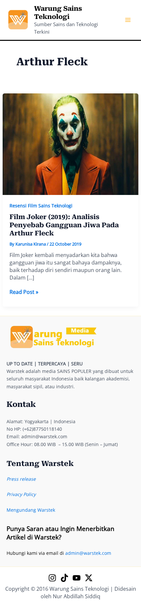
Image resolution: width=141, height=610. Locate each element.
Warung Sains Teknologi (58, 13)
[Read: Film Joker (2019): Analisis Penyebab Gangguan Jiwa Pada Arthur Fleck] (71, 143)
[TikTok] (64, 578)
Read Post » (24, 292)
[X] (89, 578)
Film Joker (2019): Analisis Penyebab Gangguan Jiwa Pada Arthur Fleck (64, 225)
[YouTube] (76, 578)
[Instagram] (52, 578)
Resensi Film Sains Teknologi (41, 205)
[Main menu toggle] (127, 20)
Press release (21, 479)
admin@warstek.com (88, 553)
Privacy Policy (21, 494)
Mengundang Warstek (31, 510)
